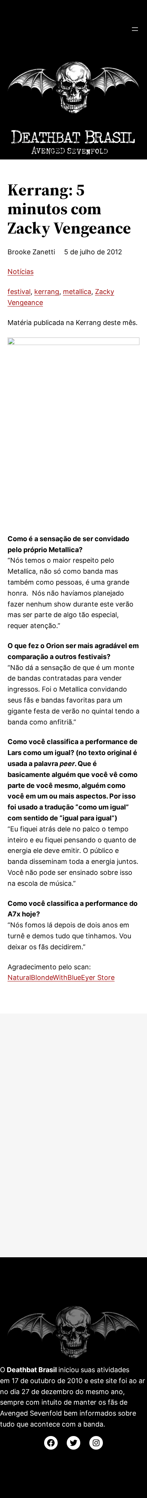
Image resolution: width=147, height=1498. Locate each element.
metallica (77, 292)
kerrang (46, 292)
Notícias (21, 271)
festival (19, 292)
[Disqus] (73, 1133)
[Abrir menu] (134, 29)
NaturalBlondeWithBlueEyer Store (61, 977)
